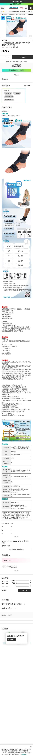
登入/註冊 (10, 639)
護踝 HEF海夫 (8, 93)
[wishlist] (14, 47)
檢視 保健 (5, 600)
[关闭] (31, 747)
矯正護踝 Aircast (9, 96)
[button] (30, 7)
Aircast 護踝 (17, 93)
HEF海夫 (4, 40)
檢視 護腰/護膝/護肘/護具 (12, 604)
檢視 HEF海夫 (7, 608)
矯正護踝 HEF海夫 (9, 99)
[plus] (9, 57)
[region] (16, 750)
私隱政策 (24, 754)
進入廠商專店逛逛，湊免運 (16, 70)
